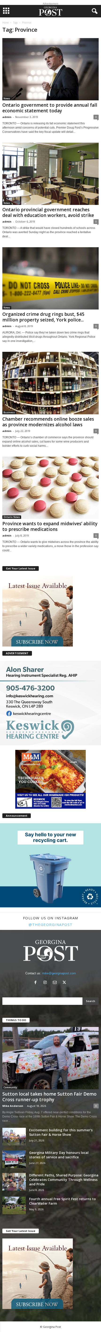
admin (7, 117)
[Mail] (56, 983)
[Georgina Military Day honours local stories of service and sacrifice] (14, 1159)
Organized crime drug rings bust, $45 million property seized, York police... (43, 317)
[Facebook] (36, 983)
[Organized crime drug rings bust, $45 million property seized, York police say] (50, 278)
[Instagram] (46, 983)
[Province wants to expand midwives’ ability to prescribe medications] (50, 488)
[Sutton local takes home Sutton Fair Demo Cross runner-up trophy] (50, 1058)
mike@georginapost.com (59, 973)
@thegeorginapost (51, 924)
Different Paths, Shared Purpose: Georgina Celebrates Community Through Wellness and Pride (63, 1179)
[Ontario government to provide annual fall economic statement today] (50, 69)
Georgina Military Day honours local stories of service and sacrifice (59, 1154)
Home (5, 22)
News (7, 98)
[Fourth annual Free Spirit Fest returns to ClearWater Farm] (14, 1205)
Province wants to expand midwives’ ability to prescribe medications (49, 526)
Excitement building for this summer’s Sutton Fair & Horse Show (61, 1132)
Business (9, 412)
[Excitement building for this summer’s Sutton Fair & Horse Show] (14, 1136)
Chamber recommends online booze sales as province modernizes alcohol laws (48, 422)
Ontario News (12, 517)
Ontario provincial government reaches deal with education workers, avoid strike (48, 212)
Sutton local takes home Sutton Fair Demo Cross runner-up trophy (49, 1097)
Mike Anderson (12, 1106)
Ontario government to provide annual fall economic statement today (49, 108)
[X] (65, 983)
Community (10, 1087)
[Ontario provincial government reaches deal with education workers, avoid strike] (50, 174)
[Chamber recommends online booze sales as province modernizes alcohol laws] (50, 383)
